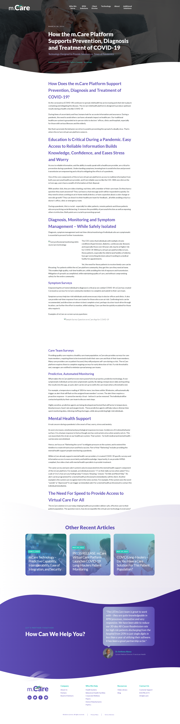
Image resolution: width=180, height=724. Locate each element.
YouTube (46, 697)
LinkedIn (30, 697)
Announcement (53, 62)
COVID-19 (64, 62)
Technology (88, 62)
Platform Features (75, 62)
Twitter (35, 697)
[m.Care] (19, 7)
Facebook (40, 697)
